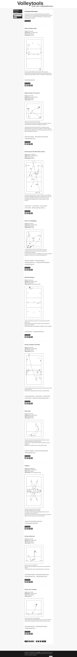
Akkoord (50, 656)
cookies (38, 652)
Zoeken (15, 17)
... (45, 207)
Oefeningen (16, 10)
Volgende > (44, 641)
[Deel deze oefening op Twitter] (25, 85)
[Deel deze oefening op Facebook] (27, 85)
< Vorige (26, 641)
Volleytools (30, 3)
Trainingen (16, 12)
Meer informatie (27, 83)
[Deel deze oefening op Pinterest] (29, 85)
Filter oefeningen (27, 20)
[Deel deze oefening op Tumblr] (32, 85)
